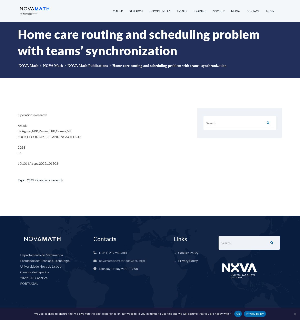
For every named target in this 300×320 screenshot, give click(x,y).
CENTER (118, 11)
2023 (30, 180)
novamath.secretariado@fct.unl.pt (122, 261)
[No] (295, 314)
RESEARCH (136, 11)
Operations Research (49, 180)
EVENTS (182, 11)
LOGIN (270, 11)
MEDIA (235, 11)
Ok (238, 313)
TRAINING (200, 11)
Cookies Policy (188, 253)
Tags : (22, 180)
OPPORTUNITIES (160, 11)
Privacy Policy (188, 261)
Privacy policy (255, 313)
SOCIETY (218, 11)
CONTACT (253, 11)
